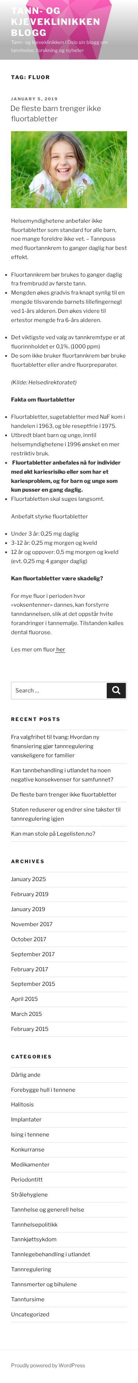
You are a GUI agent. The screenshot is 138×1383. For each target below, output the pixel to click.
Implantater (26, 1119)
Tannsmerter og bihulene (44, 1284)
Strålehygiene (29, 1194)
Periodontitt (27, 1179)
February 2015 (30, 1029)
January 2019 (28, 909)
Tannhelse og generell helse (47, 1209)
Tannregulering (31, 1269)
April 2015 (24, 999)
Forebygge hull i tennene (43, 1090)
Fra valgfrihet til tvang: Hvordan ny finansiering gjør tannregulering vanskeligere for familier (55, 746)
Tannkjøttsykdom (34, 1239)
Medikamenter (30, 1164)
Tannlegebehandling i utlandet (50, 1254)
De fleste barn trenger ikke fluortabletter (64, 794)
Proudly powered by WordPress (48, 1365)
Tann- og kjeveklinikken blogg (55, 21)
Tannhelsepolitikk (34, 1224)
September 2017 (33, 954)
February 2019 (30, 894)
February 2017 (29, 969)
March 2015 (26, 1014)
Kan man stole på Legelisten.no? (53, 834)
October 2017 (28, 939)
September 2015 (33, 984)
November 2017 (32, 924)
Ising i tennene (30, 1134)
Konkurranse (28, 1149)
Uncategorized (30, 1314)
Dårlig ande (25, 1075)
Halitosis (22, 1104)
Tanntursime (28, 1299)
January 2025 (28, 879)
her (60, 649)
